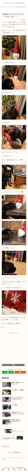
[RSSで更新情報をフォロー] (20, 372)
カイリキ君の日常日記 (8, 365)
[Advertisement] (14, 348)
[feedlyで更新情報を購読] (8, 372)
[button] (24, 258)
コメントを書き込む (14, 452)
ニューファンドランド (19, 365)
